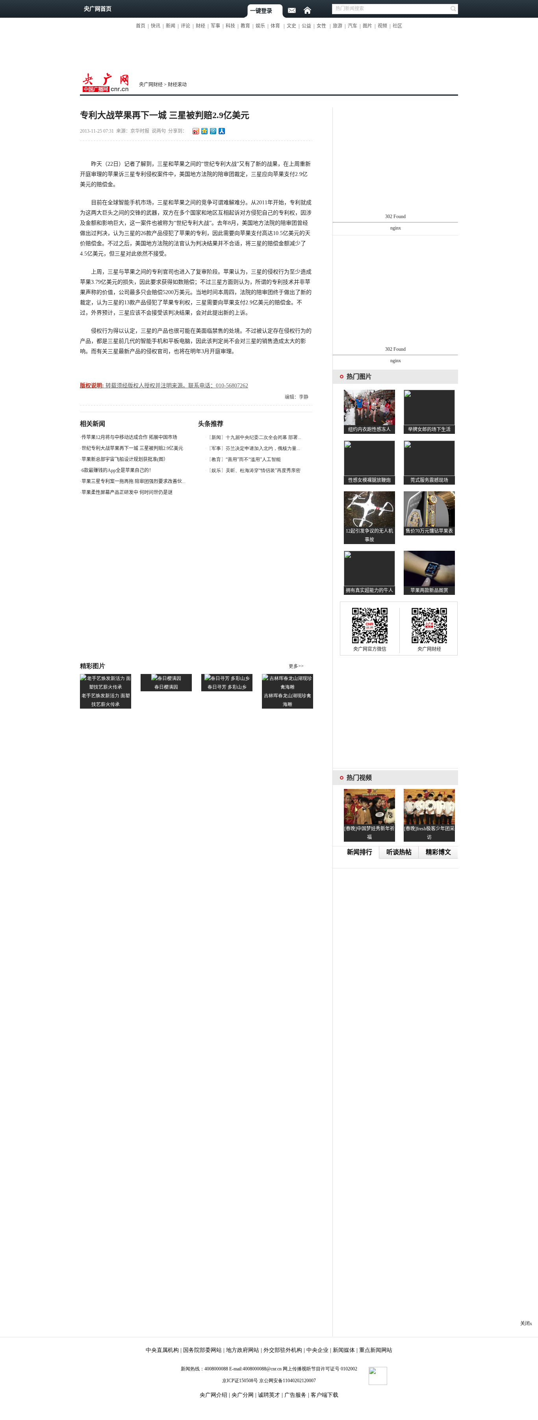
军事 (215, 26)
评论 (185, 26)
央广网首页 (97, 9)
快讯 (155, 26)
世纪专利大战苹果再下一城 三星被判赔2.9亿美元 (132, 448)
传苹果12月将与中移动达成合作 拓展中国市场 (129, 437)
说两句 (159, 131)
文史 (291, 26)
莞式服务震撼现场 (429, 480)
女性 (321, 26)
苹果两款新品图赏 (429, 590)
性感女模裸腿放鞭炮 (369, 480)
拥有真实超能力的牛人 (369, 590)
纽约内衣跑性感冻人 (369, 429)
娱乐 (260, 26)
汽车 (352, 26)
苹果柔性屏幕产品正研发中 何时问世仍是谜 (127, 492)
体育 (275, 26)
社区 (397, 26)
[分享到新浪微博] (195, 131)
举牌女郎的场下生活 (429, 429)
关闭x (526, 1323)
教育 (245, 26)
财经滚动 (177, 84)
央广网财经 (151, 84)
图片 (367, 26)
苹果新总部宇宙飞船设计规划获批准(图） (125, 459)
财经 (200, 26)
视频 (382, 26)
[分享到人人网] (221, 131)
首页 (140, 26)
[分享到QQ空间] (204, 131)
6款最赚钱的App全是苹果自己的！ (118, 470)
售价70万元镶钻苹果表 (429, 531)
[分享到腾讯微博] (212, 131)
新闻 (170, 26)
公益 (306, 26)
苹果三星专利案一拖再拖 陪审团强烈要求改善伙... (134, 481)
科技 (230, 26)
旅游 (337, 26)
